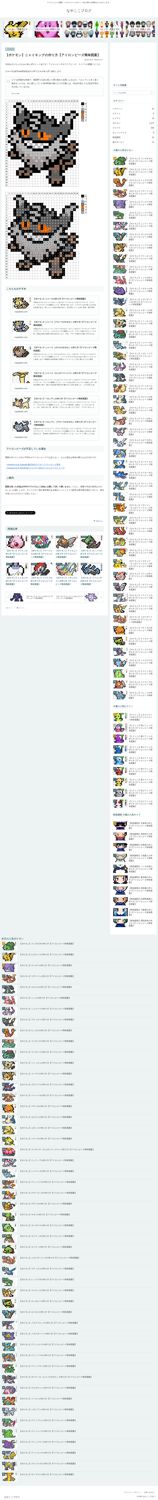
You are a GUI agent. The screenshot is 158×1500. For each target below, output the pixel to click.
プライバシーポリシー (132, 1492)
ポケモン (11, 49)
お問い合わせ (149, 1492)
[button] (151, 92)
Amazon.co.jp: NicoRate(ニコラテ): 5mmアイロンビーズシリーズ (36, 468)
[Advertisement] (133, 62)
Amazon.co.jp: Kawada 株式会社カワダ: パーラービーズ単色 (33, 464)
